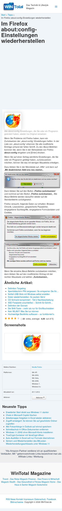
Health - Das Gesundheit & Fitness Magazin (29, 481)
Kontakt (19, 499)
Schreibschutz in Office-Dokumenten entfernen (27, 429)
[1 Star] (5, 318)
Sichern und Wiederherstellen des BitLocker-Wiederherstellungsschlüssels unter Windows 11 (28, 442)
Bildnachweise (16, 502)
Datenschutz (40, 499)
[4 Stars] (15, 318)
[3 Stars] (12, 318)
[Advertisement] (31, 77)
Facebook (51, 499)
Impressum (29, 499)
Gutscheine (42, 484)
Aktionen (39, 397)
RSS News (11, 499)
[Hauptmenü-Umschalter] (56, 7)
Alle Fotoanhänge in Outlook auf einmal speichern (28, 426)
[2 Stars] (8, 318)
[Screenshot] (32, 343)
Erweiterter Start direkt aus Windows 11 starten (27, 412)
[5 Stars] (18, 318)
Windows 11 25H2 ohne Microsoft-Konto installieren (29, 432)
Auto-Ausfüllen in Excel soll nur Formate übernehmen (30, 438)
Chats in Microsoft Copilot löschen (21, 415)
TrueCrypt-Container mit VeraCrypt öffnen (25, 435)
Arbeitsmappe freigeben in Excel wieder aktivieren (28, 417)
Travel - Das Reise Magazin (15, 478)
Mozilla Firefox (37, 367)
